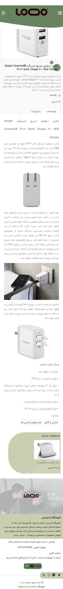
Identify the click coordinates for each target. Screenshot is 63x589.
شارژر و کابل (51, 422)
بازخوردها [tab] (36, 111)
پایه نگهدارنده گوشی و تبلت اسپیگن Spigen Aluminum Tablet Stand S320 (47, 463)
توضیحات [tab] (51, 111)
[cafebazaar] (33, 566)
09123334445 (24, 547)
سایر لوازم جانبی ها (31, 422)
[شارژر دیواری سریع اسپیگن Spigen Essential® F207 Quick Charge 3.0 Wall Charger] (31, 496)
